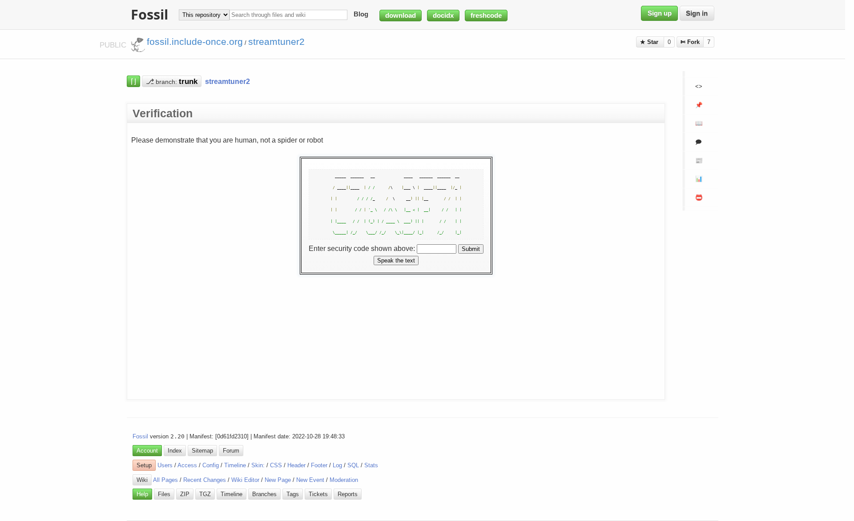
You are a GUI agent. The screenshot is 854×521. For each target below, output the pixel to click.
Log (337, 465)
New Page (278, 480)
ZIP (184, 494)
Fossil (140, 436)
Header (296, 465)
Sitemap (202, 450)
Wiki (142, 480)
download (400, 15)
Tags (292, 494)
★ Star (650, 42)
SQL (353, 465)
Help (142, 494)
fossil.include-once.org (195, 41)
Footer (319, 465)
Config (210, 465)
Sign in (697, 13)
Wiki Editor (245, 480)
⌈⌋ (133, 81)
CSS (276, 465)
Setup (144, 465)
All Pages (165, 480)
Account (147, 450)
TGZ (205, 494)
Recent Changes (204, 480)
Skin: (258, 465)
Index (175, 450)
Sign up (660, 13)
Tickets (318, 494)
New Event (310, 480)
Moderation (344, 480)
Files (164, 494)
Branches (264, 494)
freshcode (486, 15)
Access (187, 465)
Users (165, 465)
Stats (371, 465)
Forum (231, 450)
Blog (361, 14)
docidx (443, 15)
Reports (348, 494)
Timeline (235, 465)
